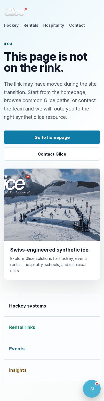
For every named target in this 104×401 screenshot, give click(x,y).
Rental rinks (22, 327)
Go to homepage (52, 137)
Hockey (11, 25)
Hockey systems (27, 306)
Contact (77, 25)
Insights (18, 370)
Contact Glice (52, 154)
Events (17, 348)
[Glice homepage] (15, 12)
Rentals (31, 25)
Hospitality (53, 25)
